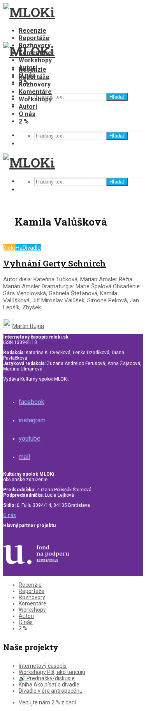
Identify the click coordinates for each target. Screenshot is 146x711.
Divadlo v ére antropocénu (51, 691)
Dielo (9, 247)
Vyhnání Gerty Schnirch (54, 263)
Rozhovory (35, 84)
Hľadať (117, 97)
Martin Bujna (28, 326)
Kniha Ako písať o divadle (49, 684)
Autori (28, 106)
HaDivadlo (28, 247)
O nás (27, 114)
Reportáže (34, 38)
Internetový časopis (43, 666)
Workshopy (35, 60)
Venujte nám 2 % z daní (47, 702)
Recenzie (32, 30)
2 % (24, 121)
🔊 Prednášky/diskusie (47, 678)
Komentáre (35, 91)
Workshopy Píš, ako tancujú (52, 672)
